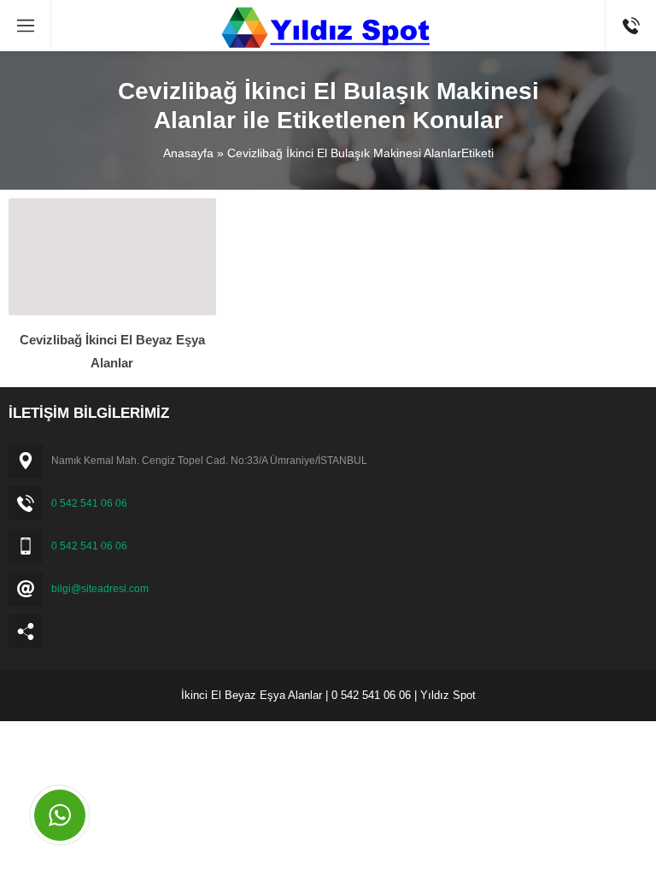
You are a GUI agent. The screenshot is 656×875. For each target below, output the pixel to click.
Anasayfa (188, 153)
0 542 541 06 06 (89, 503)
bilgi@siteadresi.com (100, 589)
